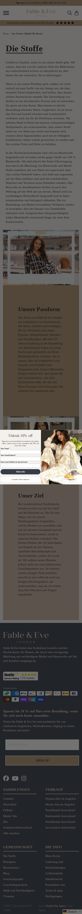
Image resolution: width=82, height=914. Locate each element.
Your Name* (5, 448)
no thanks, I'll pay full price (20, 479)
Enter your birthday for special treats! (14, 462)
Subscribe (20, 471)
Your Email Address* (8, 455)
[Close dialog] (80, 432)
